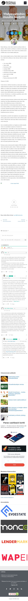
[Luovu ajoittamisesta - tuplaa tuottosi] (12, 478)
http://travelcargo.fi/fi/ (11, 351)
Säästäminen (7, 23)
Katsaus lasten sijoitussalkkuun (17, 400)
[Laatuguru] (20, 478)
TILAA (14, 464)
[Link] (16, 240)
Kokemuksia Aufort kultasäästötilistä (13, 377)
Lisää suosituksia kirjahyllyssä (7, 497)
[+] (19, 239)
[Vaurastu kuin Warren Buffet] (4, 478)
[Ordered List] (9, 240)
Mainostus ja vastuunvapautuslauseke (9, 575)
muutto (23, 23)
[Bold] (2, 240)
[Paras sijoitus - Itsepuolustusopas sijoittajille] (20, 489)
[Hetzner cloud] (14, 594)
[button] (8, 33)
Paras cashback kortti (14, 423)
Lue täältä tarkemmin (18, 215)
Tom (9, 278)
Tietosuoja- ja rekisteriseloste (8, 576)
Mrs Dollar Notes (11, 341)
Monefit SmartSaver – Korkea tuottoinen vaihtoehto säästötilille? (16, 393)
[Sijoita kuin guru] (4, 489)
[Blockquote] (12, 240)
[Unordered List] (11, 240)
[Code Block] (14, 240)
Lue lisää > (22, 427)
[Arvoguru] (12, 489)
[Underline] (5, 240)
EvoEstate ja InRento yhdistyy (16, 415)
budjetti (17, 23)
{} (17, 239)
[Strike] (7, 240)
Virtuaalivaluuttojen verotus (16, 384)
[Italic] (4, 240)
